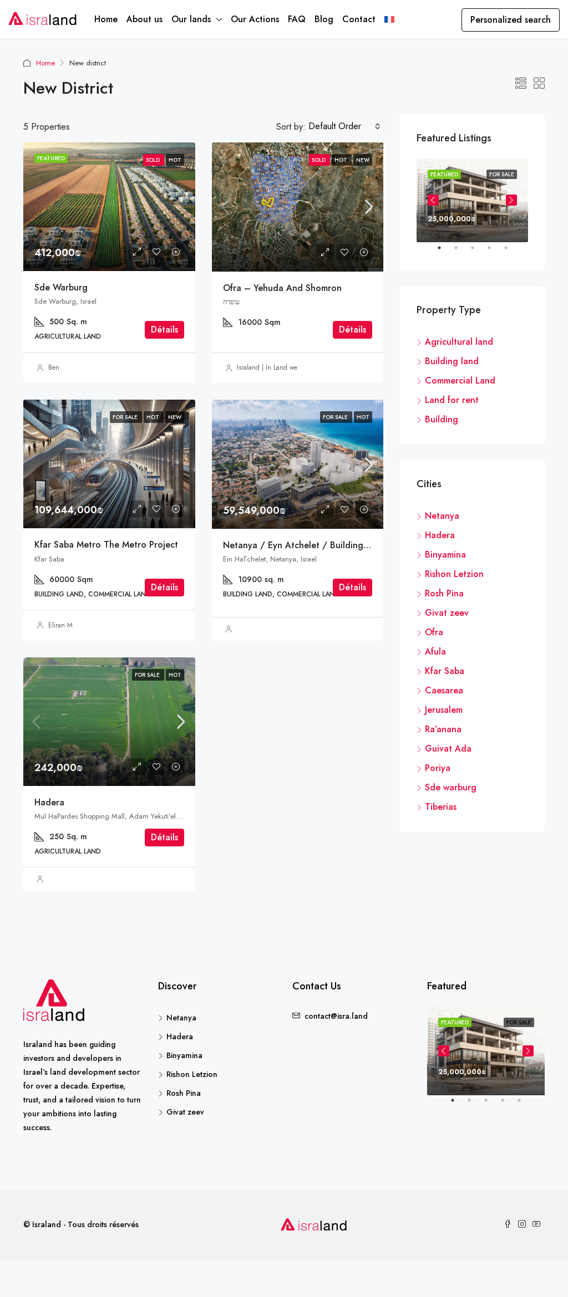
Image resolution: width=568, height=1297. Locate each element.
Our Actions (255, 19)
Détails (164, 329)
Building (441, 419)
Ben (53, 367)
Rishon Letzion (454, 574)
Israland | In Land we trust (274, 367)
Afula (435, 651)
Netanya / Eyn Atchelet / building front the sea (323, 545)
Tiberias (441, 806)
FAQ (297, 19)
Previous (433, 200)
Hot (341, 160)
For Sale (336, 417)
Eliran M (60, 625)
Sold (319, 160)
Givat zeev (447, 612)
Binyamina (445, 554)
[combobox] (344, 126)
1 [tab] (444, 252)
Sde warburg (61, 287)
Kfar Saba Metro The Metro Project (106, 544)
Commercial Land (460, 380)
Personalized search (510, 19)
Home (106, 19)
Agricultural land (459, 341)
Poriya (437, 768)
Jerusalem (444, 709)
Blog (324, 19)
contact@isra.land (336, 1016)
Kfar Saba (444, 671)
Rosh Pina (444, 593)
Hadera (49, 802)
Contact (359, 19)
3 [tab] (478, 252)
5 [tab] (511, 252)
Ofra (434, 632)
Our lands (191, 19)
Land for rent (452, 400)
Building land (452, 361)
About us (144, 19)
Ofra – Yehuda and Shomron (282, 288)
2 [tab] (461, 252)
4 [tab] (494, 252)
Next (511, 200)
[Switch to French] (389, 19)
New (362, 160)
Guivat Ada (448, 748)
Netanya (442, 515)
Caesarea (444, 690)
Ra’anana (443, 729)
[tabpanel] (472, 200)
